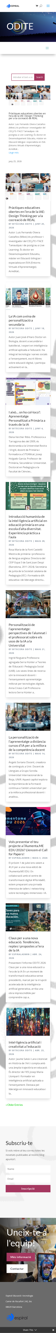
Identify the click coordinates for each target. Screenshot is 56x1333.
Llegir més (14, 152)
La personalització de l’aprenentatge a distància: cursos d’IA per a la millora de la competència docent (27, 743)
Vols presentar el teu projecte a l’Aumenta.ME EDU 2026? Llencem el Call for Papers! (28, 848)
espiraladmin (21, 857)
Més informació (20, 1257)
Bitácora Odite (22, 223)
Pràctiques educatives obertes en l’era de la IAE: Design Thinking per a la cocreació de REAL (27, 116)
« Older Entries (14, 1104)
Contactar (17, 1268)
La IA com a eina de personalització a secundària (22, 320)
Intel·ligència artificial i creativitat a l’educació (25, 1044)
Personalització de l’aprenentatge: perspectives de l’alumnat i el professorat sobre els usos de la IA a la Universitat (28, 635)
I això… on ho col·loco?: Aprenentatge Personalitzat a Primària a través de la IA (27, 418)
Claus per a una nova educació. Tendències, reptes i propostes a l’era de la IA (26, 944)
